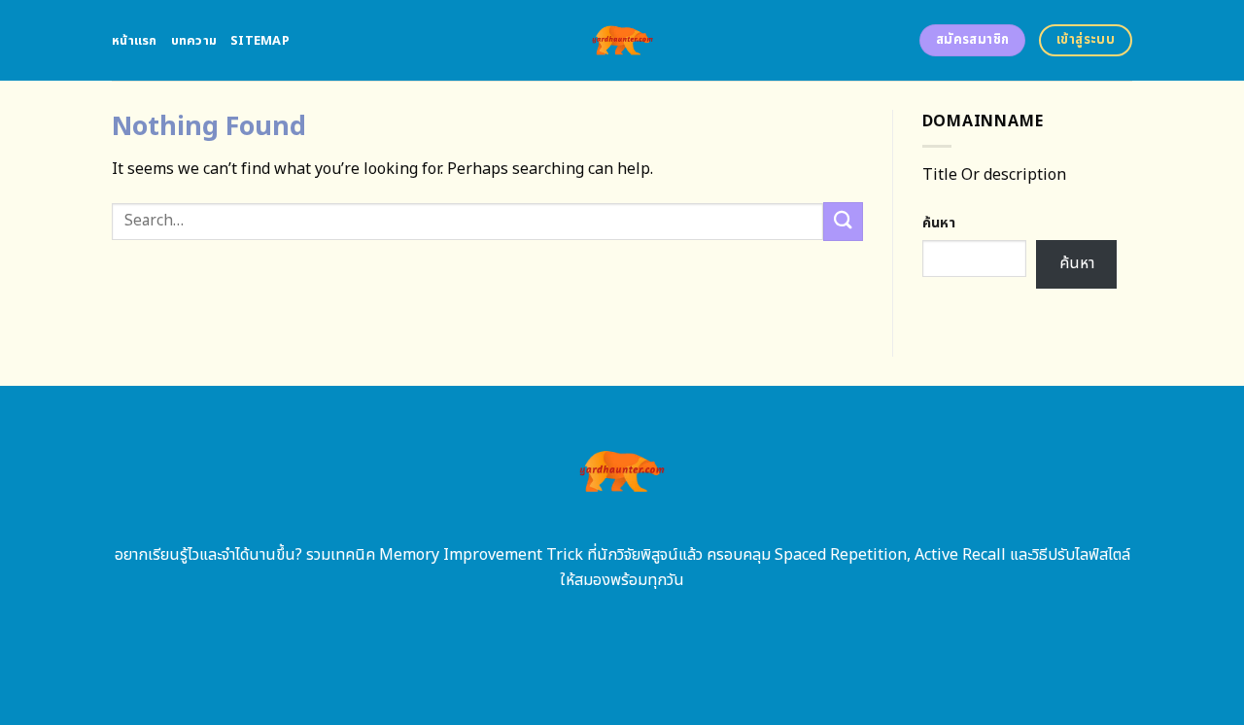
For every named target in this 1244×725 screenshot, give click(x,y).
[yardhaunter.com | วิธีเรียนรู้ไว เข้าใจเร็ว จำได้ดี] (622, 40)
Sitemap (260, 41)
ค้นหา (938, 223)
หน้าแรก (134, 41)
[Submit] (842, 221)
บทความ (194, 41)
